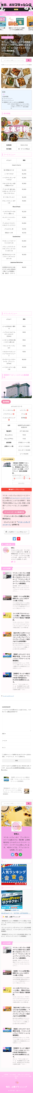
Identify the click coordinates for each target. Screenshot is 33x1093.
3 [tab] (17, 33)
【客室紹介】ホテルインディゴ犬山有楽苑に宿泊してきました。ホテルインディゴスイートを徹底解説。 (16, 935)
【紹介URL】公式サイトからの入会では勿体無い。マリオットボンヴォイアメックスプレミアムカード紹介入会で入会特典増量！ (21, 637)
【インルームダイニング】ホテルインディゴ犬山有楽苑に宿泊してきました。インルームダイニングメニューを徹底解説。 (16, 929)
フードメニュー (8, 98)
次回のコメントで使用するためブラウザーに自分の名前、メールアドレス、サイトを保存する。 (16, 755)
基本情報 (5, 96)
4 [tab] (18, 33)
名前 (4, 733)
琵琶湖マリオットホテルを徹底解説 (14, 102)
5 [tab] (20, 33)
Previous (1, 24)
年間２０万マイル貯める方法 (25, 14)
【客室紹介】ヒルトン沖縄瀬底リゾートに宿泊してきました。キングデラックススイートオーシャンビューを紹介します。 (16, 922)
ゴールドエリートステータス (20, 498)
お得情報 (4, 14)
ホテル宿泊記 (12, 14)
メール (4, 740)
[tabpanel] (16, 23)
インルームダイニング (8, 696)
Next (31, 24)
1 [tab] (13, 33)
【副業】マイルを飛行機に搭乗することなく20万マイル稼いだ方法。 (21, 598)
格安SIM (16, 1076)
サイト (4, 747)
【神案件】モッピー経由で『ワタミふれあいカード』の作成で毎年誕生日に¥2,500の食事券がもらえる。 (21, 678)
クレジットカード (9, 1076)
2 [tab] (15, 33)
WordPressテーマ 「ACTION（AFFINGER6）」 (15, 913)
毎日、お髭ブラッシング (12, 917)
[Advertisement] (16, 293)
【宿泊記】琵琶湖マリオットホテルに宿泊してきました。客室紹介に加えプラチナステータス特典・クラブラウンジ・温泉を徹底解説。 (20, 106)
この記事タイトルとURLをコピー (17, 532)
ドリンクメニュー (9, 100)
